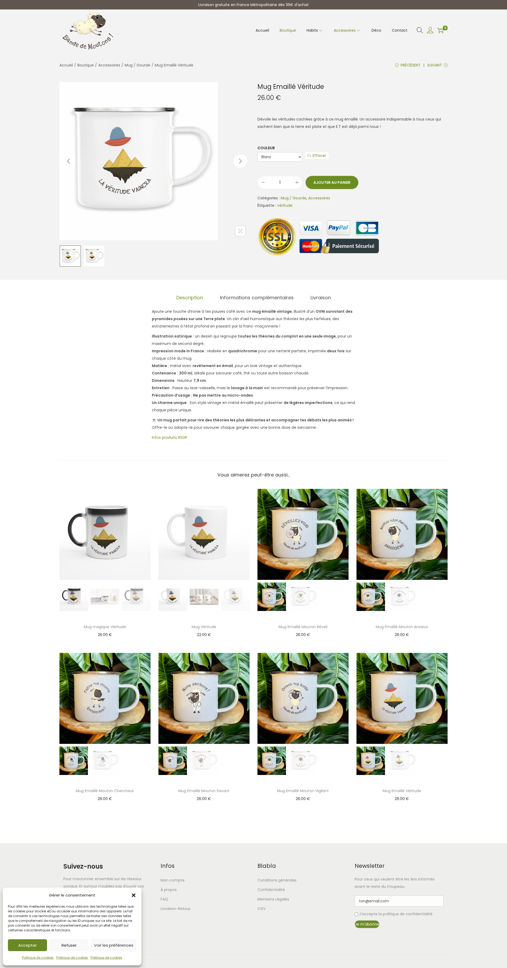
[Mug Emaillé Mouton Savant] (204, 698)
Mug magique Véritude (105, 626)
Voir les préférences (113, 945)
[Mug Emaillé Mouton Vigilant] (303, 698)
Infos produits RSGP (169, 437)
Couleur (266, 148)
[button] (133, 895)
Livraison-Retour (175, 908)
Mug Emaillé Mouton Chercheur (105, 790)
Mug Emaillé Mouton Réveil (303, 626)
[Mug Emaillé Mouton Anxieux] (402, 534)
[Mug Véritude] (204, 534)
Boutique (85, 65)
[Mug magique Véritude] (105, 534)
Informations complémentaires (257, 297)
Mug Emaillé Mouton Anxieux (402, 626)
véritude (285, 205)
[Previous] (68, 161)
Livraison (321, 297)
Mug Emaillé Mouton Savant (203, 790)
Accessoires (109, 65)
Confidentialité (271, 889)
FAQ (164, 899)
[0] (440, 30)
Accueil (66, 65)
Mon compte (173, 880)
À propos (169, 889)
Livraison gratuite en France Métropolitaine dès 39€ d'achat (253, 4)
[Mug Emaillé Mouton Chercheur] (105, 698)
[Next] (240, 161)
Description (189, 297)
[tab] (189, 297)
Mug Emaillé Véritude (402, 790)
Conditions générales (277, 880)
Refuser (69, 945)
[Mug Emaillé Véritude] (402, 698)
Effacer (319, 155)
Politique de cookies (38, 957)
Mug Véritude (204, 626)
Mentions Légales (273, 899)
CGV (261, 908)
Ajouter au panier (331, 182)
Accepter (27, 945)
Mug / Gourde (137, 65)
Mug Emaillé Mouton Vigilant (303, 790)
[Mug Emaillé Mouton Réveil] (303, 534)
